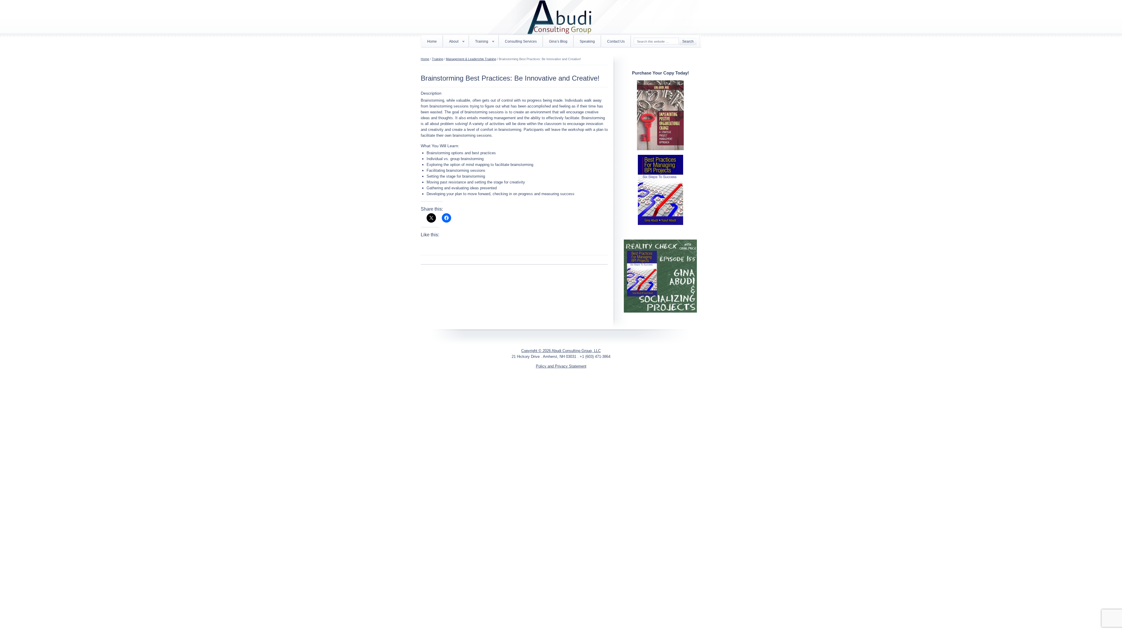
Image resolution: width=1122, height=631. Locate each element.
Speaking (587, 41)
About (450, 42)
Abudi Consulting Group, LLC (561, 17)
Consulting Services (521, 41)
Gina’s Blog (558, 41)
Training (478, 42)
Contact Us (616, 41)
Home (432, 41)
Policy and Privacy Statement (561, 366)
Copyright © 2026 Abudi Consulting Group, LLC (561, 351)
